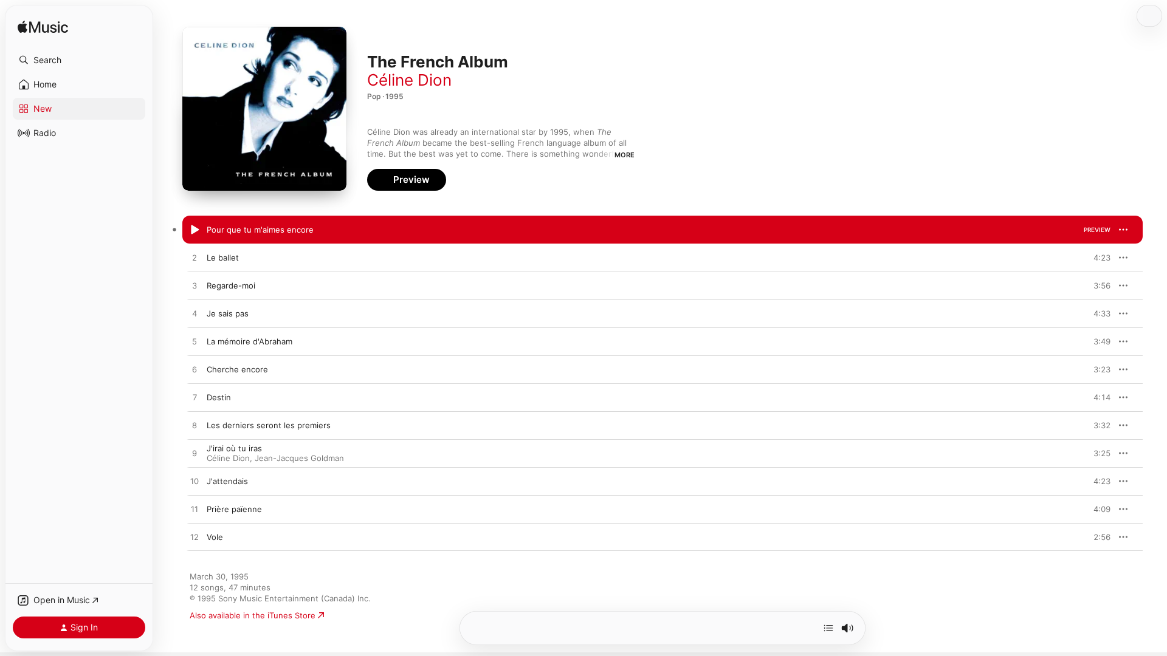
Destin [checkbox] (219, 397)
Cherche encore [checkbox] (237, 369)
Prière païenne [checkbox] (234, 509)
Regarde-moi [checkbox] (231, 285)
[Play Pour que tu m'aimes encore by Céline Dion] (194, 230)
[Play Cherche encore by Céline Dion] (194, 369)
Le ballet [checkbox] (223, 257)
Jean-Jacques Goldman (299, 458)
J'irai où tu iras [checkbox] (234, 448)
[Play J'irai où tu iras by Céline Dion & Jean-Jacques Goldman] (194, 453)
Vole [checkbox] (215, 537)
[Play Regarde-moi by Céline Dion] (194, 286)
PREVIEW (1097, 229)
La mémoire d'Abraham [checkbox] (249, 341)
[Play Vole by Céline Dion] (194, 537)
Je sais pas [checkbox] (228, 313)
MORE (624, 155)
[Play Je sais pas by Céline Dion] (194, 314)
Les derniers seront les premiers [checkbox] (269, 425)
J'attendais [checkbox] (227, 481)
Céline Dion (409, 79)
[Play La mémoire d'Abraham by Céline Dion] (194, 342)
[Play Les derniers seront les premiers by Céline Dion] (194, 425)
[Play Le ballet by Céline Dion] (194, 258)
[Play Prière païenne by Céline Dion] (194, 509)
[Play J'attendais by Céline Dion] (194, 481)
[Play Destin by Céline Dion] (194, 397)
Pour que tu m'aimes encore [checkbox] (260, 229)
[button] (79, 60)
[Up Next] (828, 628)
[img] (43, 28)
